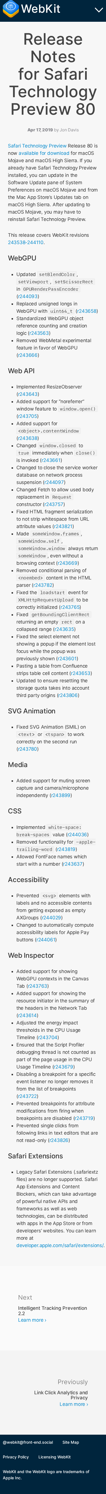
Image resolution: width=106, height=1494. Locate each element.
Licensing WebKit (54, 1456)
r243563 (39, 333)
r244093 (28, 296)
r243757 (53, 504)
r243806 (68, 695)
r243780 (27, 749)
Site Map (70, 1442)
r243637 (73, 864)
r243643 (28, 394)
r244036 (77, 834)
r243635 (64, 629)
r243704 (48, 1037)
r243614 (27, 1015)
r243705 (27, 416)
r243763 (37, 986)
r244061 (45, 940)
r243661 (51, 460)
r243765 (70, 607)
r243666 (28, 355)
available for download (44, 153)
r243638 (28, 438)
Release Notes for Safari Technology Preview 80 (53, 74)
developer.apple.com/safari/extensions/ (59, 1245)
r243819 (66, 849)
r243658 (86, 311)
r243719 (84, 1118)
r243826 (59, 1140)
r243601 (67, 658)
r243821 (63, 526)
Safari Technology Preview (37, 146)
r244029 (51, 917)
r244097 (54, 482)
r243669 (67, 563)
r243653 (80, 673)
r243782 (42, 585)
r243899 (61, 795)
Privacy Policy (16, 1456)
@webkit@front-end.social (28, 1442)
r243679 (63, 1067)
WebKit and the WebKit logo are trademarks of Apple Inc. (46, 1474)
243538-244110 (26, 242)
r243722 (27, 1096)
